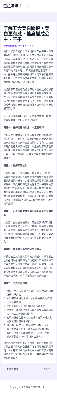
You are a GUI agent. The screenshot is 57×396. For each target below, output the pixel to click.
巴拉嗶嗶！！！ (16, 6)
